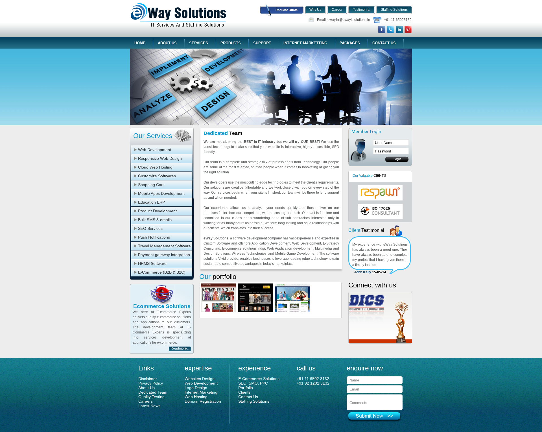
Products (230, 43)
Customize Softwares (157, 176)
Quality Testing (151, 396)
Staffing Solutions (253, 401)
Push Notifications (154, 237)
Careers (145, 401)
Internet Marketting (305, 43)
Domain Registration (203, 401)
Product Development (157, 211)
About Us (167, 43)
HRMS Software (152, 263)
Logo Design (196, 387)
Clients (244, 392)
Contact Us (384, 43)
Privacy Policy (150, 383)
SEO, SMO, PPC (253, 383)
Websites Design (200, 378)
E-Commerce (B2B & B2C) (161, 272)
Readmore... (180, 348)
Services (198, 43)
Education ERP (151, 202)
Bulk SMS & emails (155, 219)
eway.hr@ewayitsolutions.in (348, 20)
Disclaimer (147, 378)
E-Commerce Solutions (258, 378)
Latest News (149, 405)
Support (262, 43)
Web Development (154, 149)
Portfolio (245, 387)
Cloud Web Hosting (155, 167)
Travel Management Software (164, 246)
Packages (350, 43)
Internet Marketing (201, 392)
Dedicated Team (152, 392)
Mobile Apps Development (161, 193)
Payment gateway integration (164, 254)
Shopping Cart (151, 184)
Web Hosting (196, 396)
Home (139, 43)
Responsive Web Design (160, 158)
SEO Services (150, 228)
